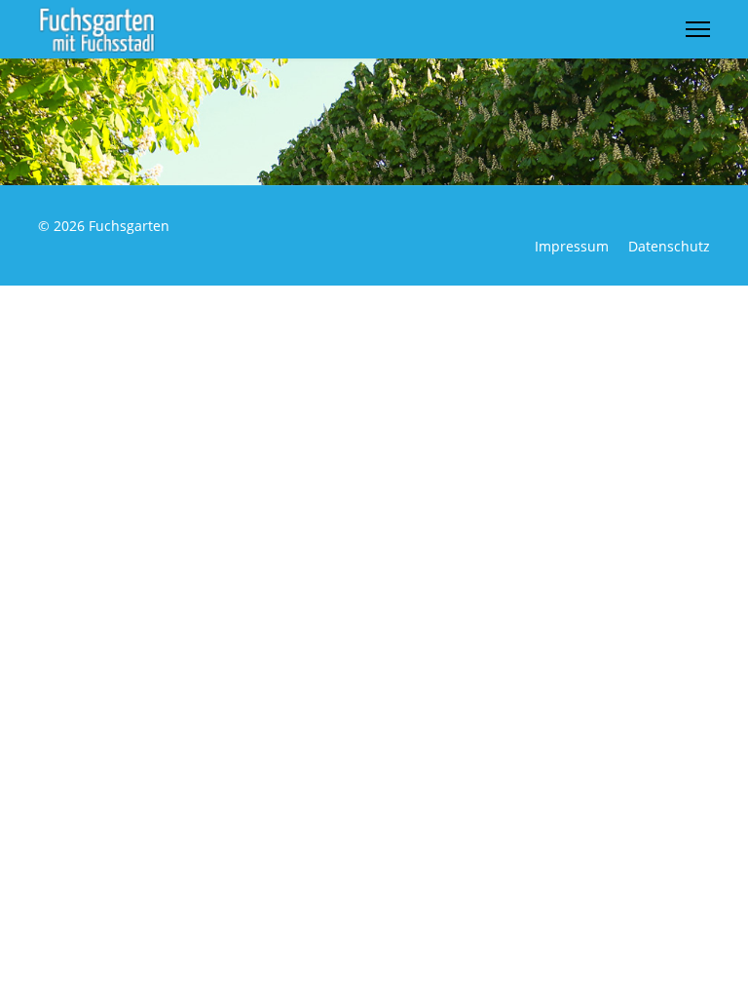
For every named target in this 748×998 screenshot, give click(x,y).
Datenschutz (669, 246)
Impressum (572, 246)
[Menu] (698, 29)
